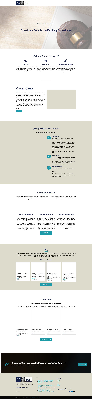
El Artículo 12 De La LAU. (52, 329)
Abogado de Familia (46, 214)
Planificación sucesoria (66, 64)
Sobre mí (58, 380)
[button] (51, 3)
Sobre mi (44, 3)
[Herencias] (45, 60)
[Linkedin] (72, 391)
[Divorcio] (25, 60)
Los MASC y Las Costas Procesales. (45, 380)
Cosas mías (59, 3)
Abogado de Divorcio (26, 214)
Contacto (72, 3)
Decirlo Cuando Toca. (36, 329)
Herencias (45, 64)
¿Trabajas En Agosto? (67, 329)
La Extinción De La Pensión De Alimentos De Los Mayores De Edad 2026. (68, 275)
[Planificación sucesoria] (65, 60)
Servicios (51, 3)
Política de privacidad (32, 397)
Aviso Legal (26, 397)
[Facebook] (70, 391)
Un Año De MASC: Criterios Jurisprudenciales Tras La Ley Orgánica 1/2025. (46, 391)
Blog (66, 3)
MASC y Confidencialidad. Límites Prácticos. (37, 274)
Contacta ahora (82, 364)
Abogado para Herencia (66, 214)
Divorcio (25, 64)
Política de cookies (38, 397)
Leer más (18, 278)
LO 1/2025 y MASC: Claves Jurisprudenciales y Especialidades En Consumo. (53, 275)
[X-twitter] (74, 391)
